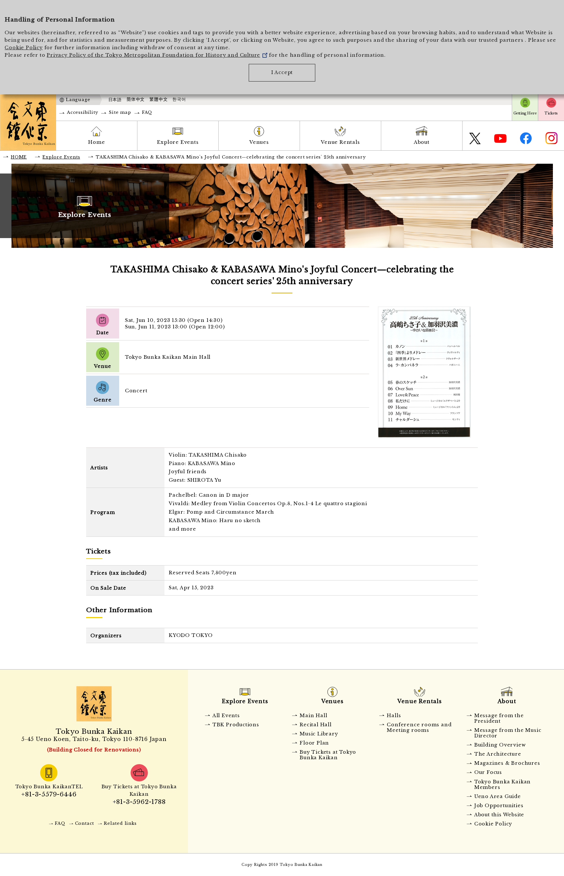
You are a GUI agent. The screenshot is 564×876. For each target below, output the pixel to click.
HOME (19, 157)
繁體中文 (158, 99)
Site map (120, 112)
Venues (259, 142)
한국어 (179, 99)
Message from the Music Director (507, 733)
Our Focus (488, 772)
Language (78, 99)
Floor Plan (314, 743)
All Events (226, 715)
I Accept (282, 72)
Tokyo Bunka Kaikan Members (502, 784)
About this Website (499, 815)
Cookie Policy (23, 48)
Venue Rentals (340, 142)
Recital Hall (316, 725)
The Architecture (497, 754)
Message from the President (499, 718)
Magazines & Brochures (507, 763)
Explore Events (177, 142)
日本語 (115, 99)
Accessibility (82, 112)
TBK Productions (235, 725)
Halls (394, 715)
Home (96, 142)
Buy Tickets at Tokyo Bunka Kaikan (328, 755)
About (422, 142)
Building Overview (500, 745)
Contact (84, 823)
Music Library (319, 734)
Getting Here (525, 113)
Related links (120, 823)
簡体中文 (136, 99)
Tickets (550, 113)
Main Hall (313, 715)
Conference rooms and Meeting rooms (419, 727)
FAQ (147, 112)
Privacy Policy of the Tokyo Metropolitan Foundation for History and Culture (153, 55)
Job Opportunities (499, 805)
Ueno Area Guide (497, 796)
